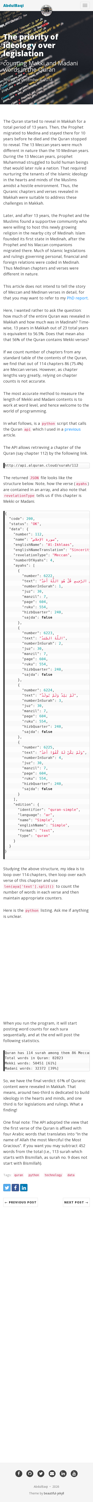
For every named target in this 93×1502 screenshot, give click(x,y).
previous (72, 429)
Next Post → (76, 1202)
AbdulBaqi (13, 5)
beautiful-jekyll (54, 1493)
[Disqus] (46, 1273)
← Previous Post (21, 1202)
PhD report (77, 298)
